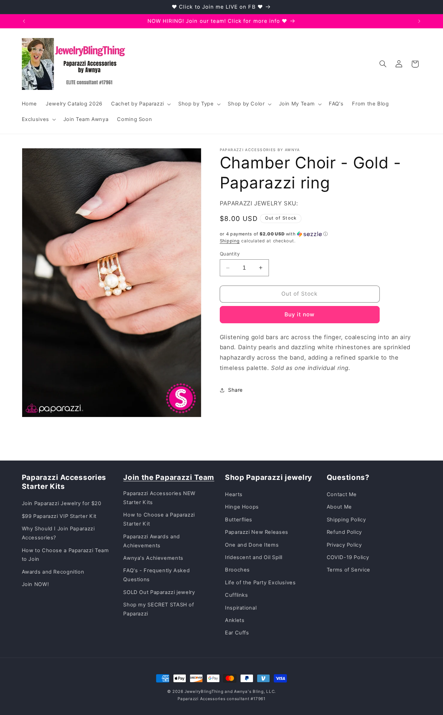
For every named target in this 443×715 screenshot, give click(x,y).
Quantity (230, 254)
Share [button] (235, 390)
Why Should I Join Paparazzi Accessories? (58, 533)
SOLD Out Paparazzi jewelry (159, 592)
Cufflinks (236, 595)
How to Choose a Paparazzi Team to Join (65, 555)
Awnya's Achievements (153, 558)
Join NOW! (35, 584)
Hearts (234, 494)
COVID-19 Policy (348, 557)
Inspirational (240, 608)
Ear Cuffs (237, 633)
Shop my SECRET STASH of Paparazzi (158, 609)
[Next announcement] (419, 21)
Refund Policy (344, 532)
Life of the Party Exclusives (260, 582)
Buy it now (299, 314)
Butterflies (238, 520)
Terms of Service (348, 570)
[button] (140, 104)
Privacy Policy (344, 545)
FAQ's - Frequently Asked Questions (156, 575)
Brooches (237, 570)
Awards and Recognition (53, 572)
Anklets (234, 620)
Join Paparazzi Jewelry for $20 (61, 503)
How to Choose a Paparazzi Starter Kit (159, 519)
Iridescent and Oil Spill (253, 557)
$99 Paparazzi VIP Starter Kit (59, 516)
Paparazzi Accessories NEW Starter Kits (159, 497)
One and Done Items (252, 545)
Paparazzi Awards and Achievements (151, 541)
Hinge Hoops (242, 507)
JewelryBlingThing (204, 691)
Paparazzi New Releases (256, 532)
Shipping (230, 240)
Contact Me (342, 494)
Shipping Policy (346, 520)
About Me (339, 507)
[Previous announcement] (23, 21)
